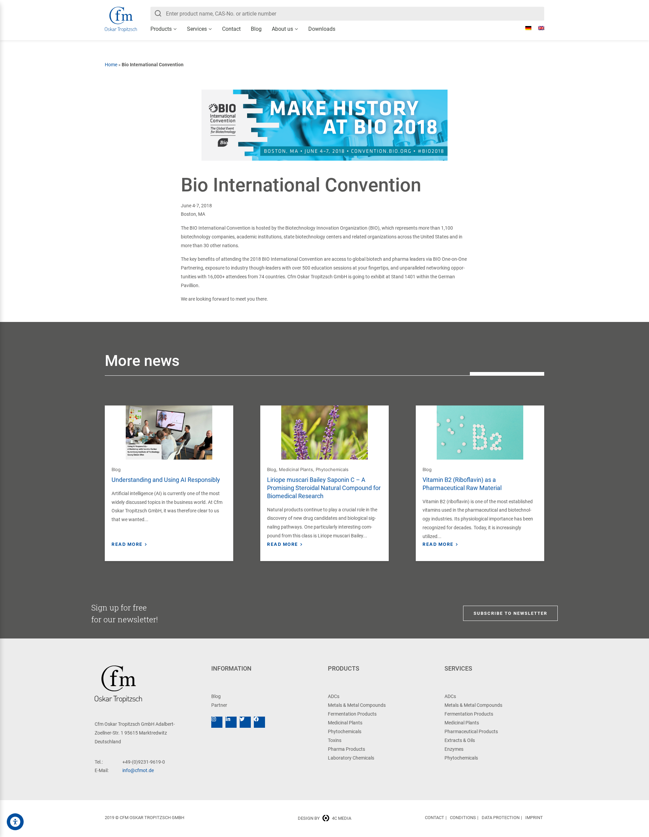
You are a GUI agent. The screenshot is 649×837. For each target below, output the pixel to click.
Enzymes (453, 749)
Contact (231, 29)
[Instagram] (216, 722)
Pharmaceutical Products (471, 731)
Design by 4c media (324, 818)
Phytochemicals (332, 469)
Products (161, 29)
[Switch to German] (525, 28)
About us (282, 29)
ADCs (333, 696)
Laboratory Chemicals (351, 758)
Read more (127, 544)
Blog (256, 29)
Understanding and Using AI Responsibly (166, 479)
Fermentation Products (352, 714)
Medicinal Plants (296, 469)
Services (197, 29)
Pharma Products (346, 749)
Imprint (534, 817)
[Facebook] (259, 722)
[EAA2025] (15, 821)
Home (111, 64)
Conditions (463, 817)
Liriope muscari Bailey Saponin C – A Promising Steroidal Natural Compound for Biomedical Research (324, 487)
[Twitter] (245, 722)
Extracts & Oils (459, 740)
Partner (219, 705)
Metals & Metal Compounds (357, 705)
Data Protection (501, 817)
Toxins (334, 740)
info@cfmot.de (138, 770)
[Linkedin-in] (231, 722)
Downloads (321, 29)
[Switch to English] (537, 28)
